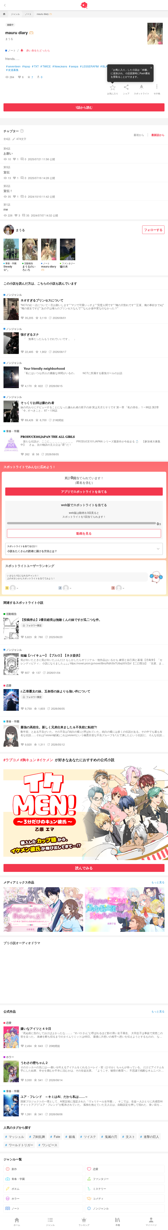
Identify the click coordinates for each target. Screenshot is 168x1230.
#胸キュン (28, 759)
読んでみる (84, 867)
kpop (26, 66)
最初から (139, 135)
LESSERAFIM (89, 66)
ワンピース (47, 1145)
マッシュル (14, 1136)
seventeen (13, 66)
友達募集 (12, 70)
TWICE (45, 66)
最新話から (157, 135)
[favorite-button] (112, 87)
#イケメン (45, 759)
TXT (35, 66)
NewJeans (59, 66)
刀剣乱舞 (37, 1136)
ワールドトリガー (19, 1145)
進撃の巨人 (149, 1136)
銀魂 (70, 1136)
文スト (128, 1136)
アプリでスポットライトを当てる (84, 491)
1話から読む (84, 107)
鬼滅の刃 (109, 1136)
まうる (9, 38)
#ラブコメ (11, 759)
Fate (55, 1136)
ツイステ (88, 1136)
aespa (73, 66)
